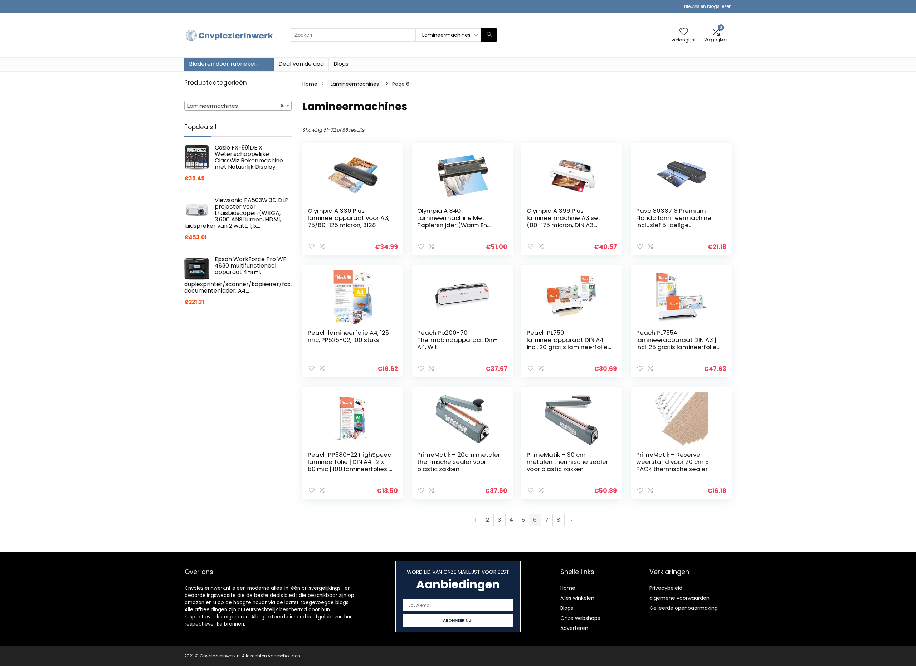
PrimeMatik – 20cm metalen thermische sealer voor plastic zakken (459, 461)
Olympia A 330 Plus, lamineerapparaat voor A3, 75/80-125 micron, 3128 (348, 217)
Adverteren (574, 628)
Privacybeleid (665, 588)
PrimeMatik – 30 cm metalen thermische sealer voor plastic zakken (567, 461)
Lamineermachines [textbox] (235, 105)
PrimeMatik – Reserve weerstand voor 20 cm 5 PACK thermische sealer (672, 461)
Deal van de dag (301, 64)
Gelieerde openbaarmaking (683, 608)
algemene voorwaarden (679, 598)
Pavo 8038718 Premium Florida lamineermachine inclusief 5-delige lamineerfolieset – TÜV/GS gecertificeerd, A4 (675, 225)
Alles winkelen (577, 598)
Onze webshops (580, 618)
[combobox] (238, 106)
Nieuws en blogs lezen (708, 6)
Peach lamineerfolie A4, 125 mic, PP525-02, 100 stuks (348, 336)
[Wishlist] (683, 32)
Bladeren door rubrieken (223, 64)
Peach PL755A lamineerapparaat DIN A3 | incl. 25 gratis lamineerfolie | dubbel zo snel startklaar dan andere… (678, 347)
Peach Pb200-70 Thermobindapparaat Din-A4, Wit (457, 339)
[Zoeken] (489, 35)
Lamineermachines (355, 84)
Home (309, 84)
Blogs (341, 64)
